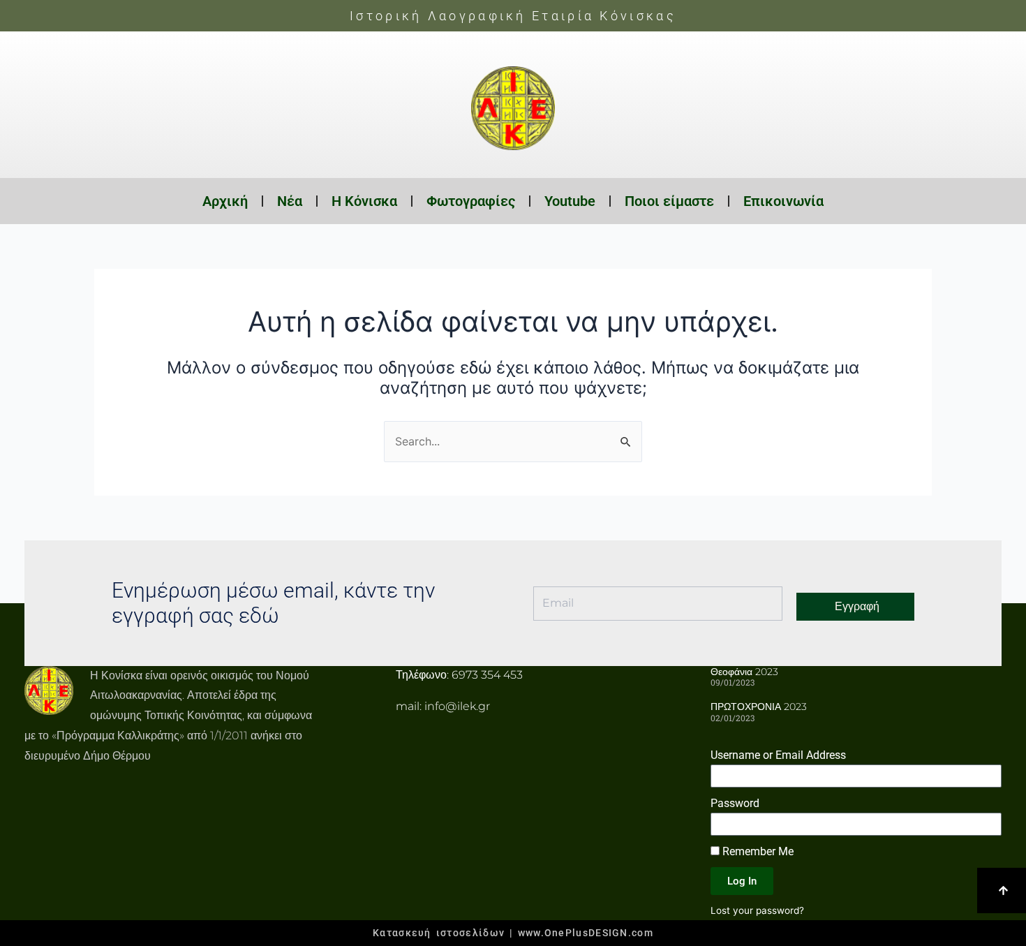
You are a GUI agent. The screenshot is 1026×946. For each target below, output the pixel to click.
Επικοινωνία (783, 201)
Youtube (569, 201)
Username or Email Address (778, 755)
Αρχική (225, 201)
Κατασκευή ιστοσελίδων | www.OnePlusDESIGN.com (513, 932)
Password (735, 803)
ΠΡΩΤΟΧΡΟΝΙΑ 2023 (759, 706)
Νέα (289, 201)
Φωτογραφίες (470, 201)
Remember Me (757, 851)
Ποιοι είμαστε (669, 201)
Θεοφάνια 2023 (744, 671)
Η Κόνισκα (364, 201)
